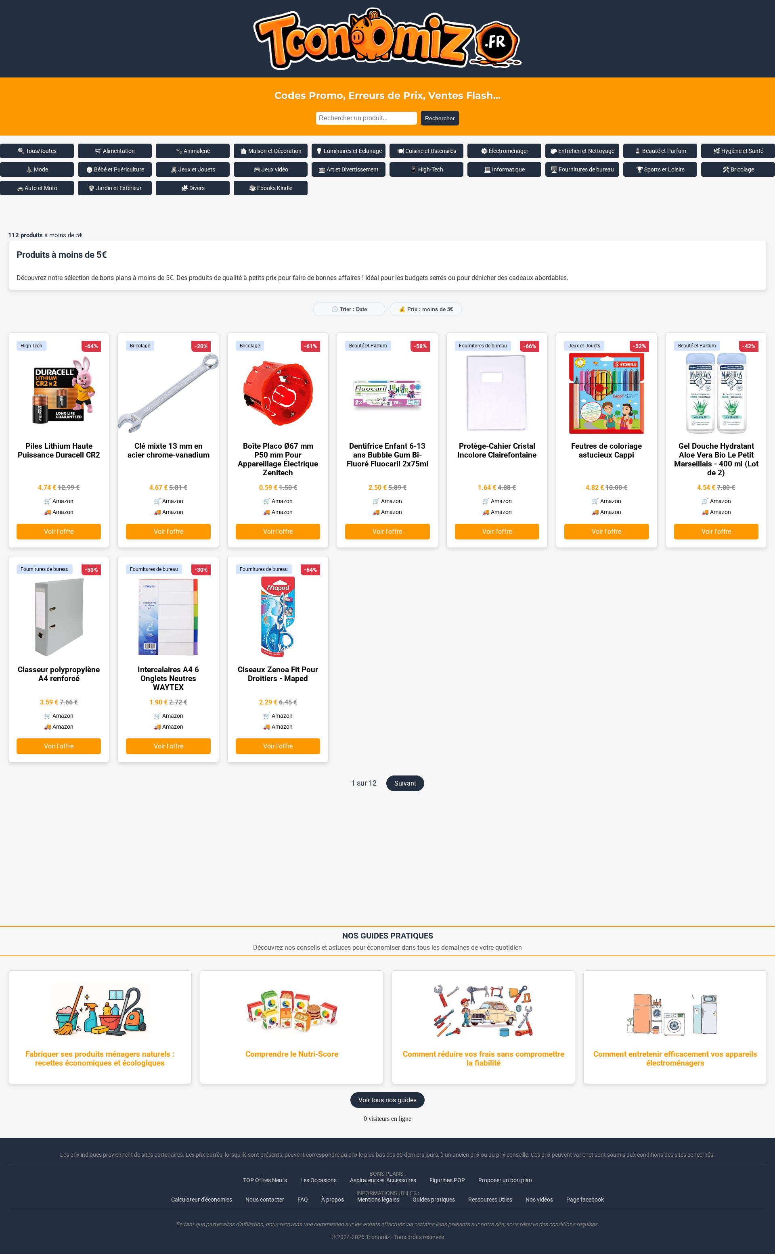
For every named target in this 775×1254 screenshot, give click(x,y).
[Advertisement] (387, 213)
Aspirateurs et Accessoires (383, 1180)
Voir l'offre (58, 531)
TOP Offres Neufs (265, 1180)
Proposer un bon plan (505, 1180)
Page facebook (585, 1199)
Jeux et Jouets (584, 346)
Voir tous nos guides (387, 1100)
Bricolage (140, 346)
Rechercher (440, 118)
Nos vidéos (539, 1199)
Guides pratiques (434, 1199)
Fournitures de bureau (483, 346)
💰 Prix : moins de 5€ (426, 309)
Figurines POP (447, 1180)
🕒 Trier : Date (349, 309)
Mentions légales (378, 1199)
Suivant (405, 783)
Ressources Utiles (490, 1199)
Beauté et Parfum (368, 346)
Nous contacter (264, 1199)
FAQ (302, 1199)
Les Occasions (318, 1180)
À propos (332, 1199)
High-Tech (31, 346)
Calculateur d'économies (201, 1199)
